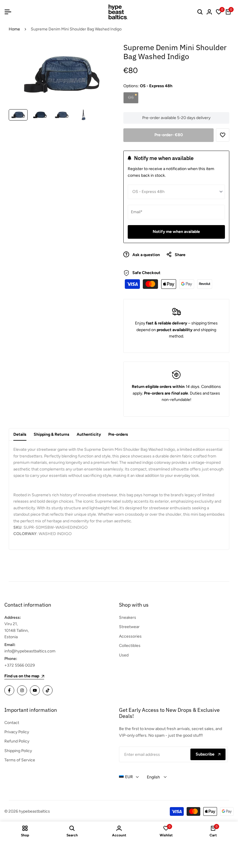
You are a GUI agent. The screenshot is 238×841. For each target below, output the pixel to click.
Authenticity (89, 434)
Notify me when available (176, 231)
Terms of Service (19, 760)
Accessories (130, 636)
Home (14, 29)
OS (133, 99)
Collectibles (129, 645)
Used (124, 655)
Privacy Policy (16, 731)
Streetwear (129, 626)
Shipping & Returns (51, 434)
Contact (11, 722)
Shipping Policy (18, 750)
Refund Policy (16, 741)
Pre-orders (118, 434)
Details (19, 434)
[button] (222, 135)
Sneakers (127, 617)
